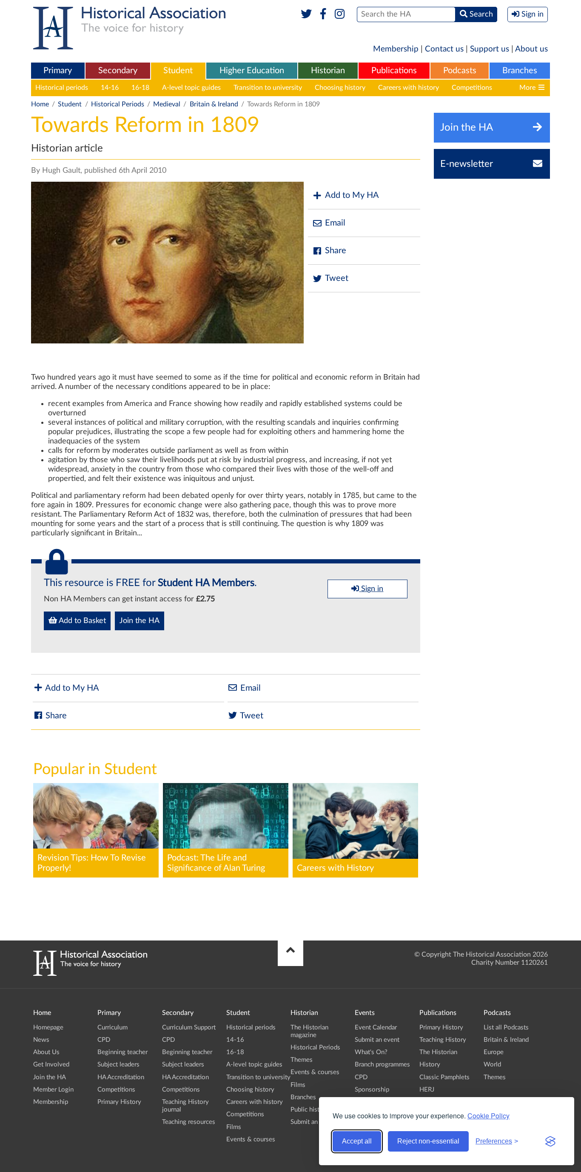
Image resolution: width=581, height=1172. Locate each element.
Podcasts (459, 70)
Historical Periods (117, 104)
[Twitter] (306, 14)
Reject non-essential (428, 1141)
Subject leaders (118, 1064)
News (41, 1040)
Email (335, 223)
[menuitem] (58, 71)
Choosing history (340, 87)
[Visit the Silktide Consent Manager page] (550, 1141)
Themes (301, 1060)
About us (531, 49)
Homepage (48, 1027)
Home (40, 104)
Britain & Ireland (214, 104)
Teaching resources (188, 1122)
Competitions (472, 87)
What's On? (371, 1052)
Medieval (166, 104)
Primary (57, 70)
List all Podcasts (506, 1027)
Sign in (371, 589)
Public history (309, 1109)
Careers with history (408, 87)
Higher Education (251, 70)
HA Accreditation (120, 1077)
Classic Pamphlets (444, 1077)
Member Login (53, 1089)
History (429, 1064)
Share (335, 250)
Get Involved (51, 1064)
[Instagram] (340, 14)
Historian (328, 70)
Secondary (117, 70)
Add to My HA (352, 195)
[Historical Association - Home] (90, 973)
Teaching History (442, 1040)
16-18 (140, 87)
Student (178, 70)
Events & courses (250, 1139)
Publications (394, 70)
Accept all (357, 1141)
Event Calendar (376, 1027)
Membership (396, 49)
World (492, 1064)
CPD (103, 1040)
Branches (519, 70)
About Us (46, 1052)
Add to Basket (81, 621)
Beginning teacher (122, 1052)
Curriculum (112, 1027)
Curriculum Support (189, 1027)
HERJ (426, 1089)
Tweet (336, 278)
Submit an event (312, 1122)
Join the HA (139, 621)
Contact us (444, 49)
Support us (489, 49)
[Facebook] (323, 14)
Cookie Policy (488, 1116)
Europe (494, 1052)
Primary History (119, 1102)
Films (233, 1127)
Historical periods (61, 87)
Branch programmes (382, 1064)
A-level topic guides (191, 87)
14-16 (110, 87)
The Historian (438, 1052)
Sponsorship (372, 1089)
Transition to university (268, 87)
